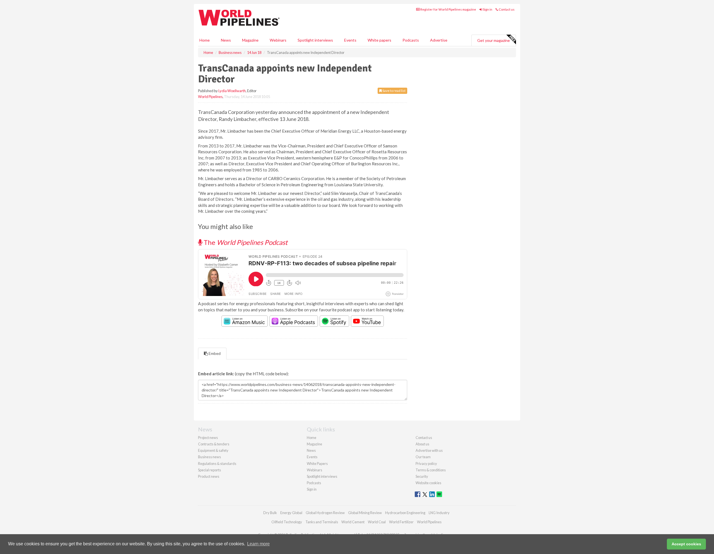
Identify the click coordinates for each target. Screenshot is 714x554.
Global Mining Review (365, 512)
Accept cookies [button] (686, 544)
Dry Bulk (270, 512)
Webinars (278, 40)
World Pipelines (210, 96)
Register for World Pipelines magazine (448, 9)
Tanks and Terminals (321, 522)
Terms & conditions (431, 470)
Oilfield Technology (286, 522)
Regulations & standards (217, 463)
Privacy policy (426, 463)
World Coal (377, 522)
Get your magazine (493, 40)
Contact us (506, 9)
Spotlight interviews (315, 40)
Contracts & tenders (213, 444)
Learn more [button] (258, 543)
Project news (208, 437)
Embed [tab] (214, 353)
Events (350, 40)
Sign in (487, 9)
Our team (423, 457)
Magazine (250, 40)
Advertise (438, 40)
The (245, 242)
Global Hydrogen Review (325, 512)
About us (422, 444)
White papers (379, 40)
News (311, 450)
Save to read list (394, 91)
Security (422, 476)
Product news (208, 476)
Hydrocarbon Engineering (405, 512)
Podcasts (410, 40)
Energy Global (291, 512)
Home (204, 40)
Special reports (209, 470)
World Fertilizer (401, 522)
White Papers (317, 463)
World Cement (353, 522)
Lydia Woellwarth (232, 91)
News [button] (226, 40)
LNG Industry (439, 512)
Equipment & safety (213, 450)
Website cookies (428, 483)
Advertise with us (429, 450)
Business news (209, 457)
